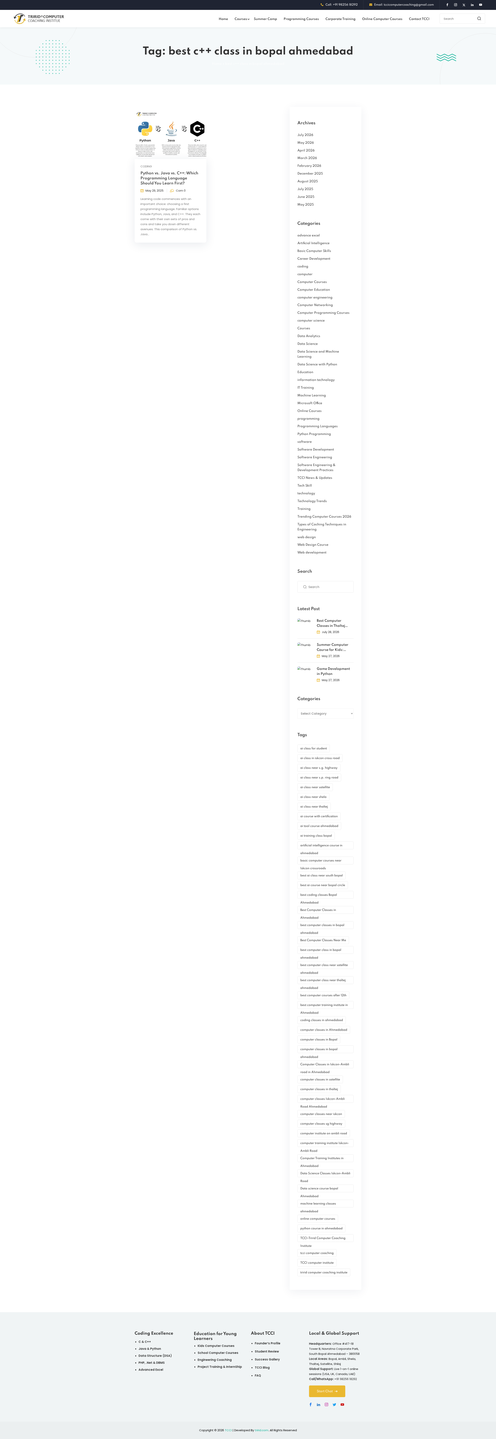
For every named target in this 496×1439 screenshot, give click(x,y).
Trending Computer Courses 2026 (324, 516)
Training (304, 509)
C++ (148, 1342)
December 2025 (310, 173)
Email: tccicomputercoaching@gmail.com (404, 4)
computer (305, 274)
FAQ (258, 1375)
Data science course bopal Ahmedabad (319, 1189)
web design (306, 537)
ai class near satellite (315, 787)
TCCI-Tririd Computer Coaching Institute (322, 1239)
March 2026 (307, 158)
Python (155, 1349)
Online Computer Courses (382, 19)
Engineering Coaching (215, 1360)
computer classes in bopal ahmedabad (319, 1050)
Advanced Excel (151, 1370)
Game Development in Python (333, 671)
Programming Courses (301, 19)
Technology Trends (312, 501)
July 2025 (305, 189)
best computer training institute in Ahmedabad (324, 1006)
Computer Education (313, 289)
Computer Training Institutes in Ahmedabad (322, 1159)
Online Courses (309, 411)
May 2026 (305, 142)
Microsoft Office (309, 403)
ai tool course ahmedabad (319, 826)
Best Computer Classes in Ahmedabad (318, 911)
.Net (149, 1363)
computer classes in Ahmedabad (323, 1030)
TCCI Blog (262, 1367)
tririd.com (261, 1430)
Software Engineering (314, 457)
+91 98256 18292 (345, 1379)
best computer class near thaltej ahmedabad (323, 981)
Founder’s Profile (267, 1343)
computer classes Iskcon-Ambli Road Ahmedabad (322, 1100)
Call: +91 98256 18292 (342, 4)
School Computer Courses (218, 1353)
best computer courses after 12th (323, 995)
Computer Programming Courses (323, 313)
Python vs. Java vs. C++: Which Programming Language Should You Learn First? (169, 178)
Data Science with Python (317, 364)
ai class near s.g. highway (319, 768)
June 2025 (305, 197)
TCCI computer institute (317, 1262)
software (304, 442)
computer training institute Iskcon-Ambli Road (324, 1144)
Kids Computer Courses (216, 1346)
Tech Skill (304, 485)
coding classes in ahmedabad (321, 1020)
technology (306, 493)
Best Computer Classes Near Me (323, 940)
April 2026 (306, 150)
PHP (142, 1363)
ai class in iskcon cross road (320, 758)
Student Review (267, 1351)
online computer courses (317, 1218)
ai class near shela (313, 797)
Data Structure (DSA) (155, 1356)
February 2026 (309, 166)
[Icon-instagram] (326, 1404)
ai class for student (313, 748)
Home (223, 19)
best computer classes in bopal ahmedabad (322, 926)
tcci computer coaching (317, 1253)
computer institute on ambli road (323, 1133)
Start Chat (325, 1391)
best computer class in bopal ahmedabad (320, 951)
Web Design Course (312, 545)
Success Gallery (267, 1359)
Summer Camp (265, 19)
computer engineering (314, 297)
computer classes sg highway (321, 1123)
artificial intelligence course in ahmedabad (321, 846)
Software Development (315, 449)
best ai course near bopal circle (322, 885)
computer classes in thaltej (319, 1089)
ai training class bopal (316, 835)
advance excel (308, 235)
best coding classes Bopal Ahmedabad (318, 896)
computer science (311, 320)
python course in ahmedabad (321, 1228)
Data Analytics (308, 336)
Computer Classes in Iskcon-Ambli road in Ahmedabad (324, 1065)
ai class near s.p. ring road (319, 777)
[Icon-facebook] (310, 1404)
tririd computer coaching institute (323, 1272)
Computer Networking (315, 305)
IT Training (305, 387)
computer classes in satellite (320, 1079)
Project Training (210, 1367)
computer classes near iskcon (321, 1114)
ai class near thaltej (314, 806)
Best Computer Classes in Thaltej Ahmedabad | (331, 624)
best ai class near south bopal (321, 875)
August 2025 (307, 181)
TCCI (228, 1430)
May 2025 (305, 204)
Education (305, 372)
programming (308, 418)
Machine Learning (311, 395)
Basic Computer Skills (314, 251)
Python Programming (314, 434)
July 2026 (305, 135)
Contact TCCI (419, 19)
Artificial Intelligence (313, 243)
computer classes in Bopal (318, 1039)
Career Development (313, 258)
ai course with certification (319, 816)
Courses (241, 19)
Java (142, 1349)
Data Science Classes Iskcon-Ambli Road (325, 1174)
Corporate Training (341, 19)
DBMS (160, 1363)
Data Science (307, 344)
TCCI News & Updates (314, 478)
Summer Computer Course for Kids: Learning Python (332, 648)
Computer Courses (312, 282)
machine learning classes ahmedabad (318, 1204)
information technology (316, 380)
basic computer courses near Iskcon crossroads (320, 861)
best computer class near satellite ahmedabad (324, 966)
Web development (311, 552)
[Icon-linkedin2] (318, 1404)
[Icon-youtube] (342, 1404)
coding (146, 166)
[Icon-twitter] (334, 1404)
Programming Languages (317, 426)
